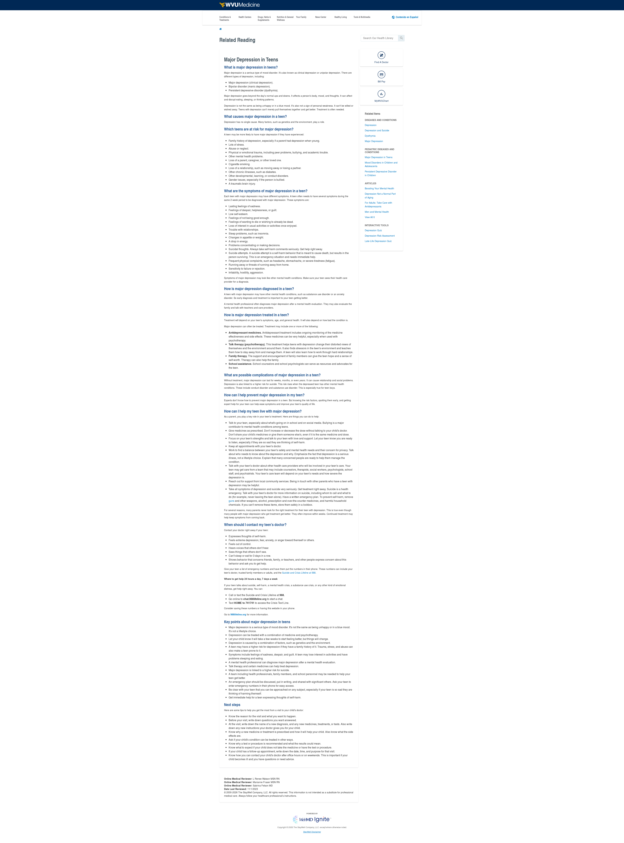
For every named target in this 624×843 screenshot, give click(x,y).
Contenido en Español (407, 17)
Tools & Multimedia (362, 17)
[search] (379, 38)
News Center (320, 17)
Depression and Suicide (377, 130)
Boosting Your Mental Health (379, 188)
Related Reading (237, 40)
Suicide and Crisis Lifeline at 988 (299, 572)
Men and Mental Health (377, 211)
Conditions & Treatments (225, 18)
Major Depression (374, 141)
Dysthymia (370, 135)
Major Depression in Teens (378, 157)
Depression (371, 125)
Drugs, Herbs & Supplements (264, 18)
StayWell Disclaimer (312, 831)
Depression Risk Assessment (380, 235)
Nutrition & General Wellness (285, 18)
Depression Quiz (373, 230)
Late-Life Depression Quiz (378, 241)
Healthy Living (340, 17)
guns (231, 501)
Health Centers (245, 17)
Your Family (301, 17)
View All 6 (370, 217)
